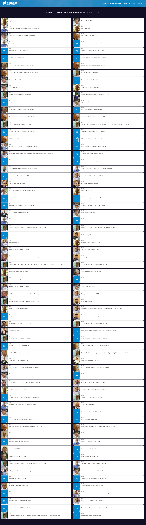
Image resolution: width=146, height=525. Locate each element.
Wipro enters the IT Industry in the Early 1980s (93, 116)
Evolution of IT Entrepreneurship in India (19, 353)
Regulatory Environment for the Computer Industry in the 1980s (25, 426)
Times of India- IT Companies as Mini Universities (94, 338)
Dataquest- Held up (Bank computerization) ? (20, 500)
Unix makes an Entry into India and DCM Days (93, 175)
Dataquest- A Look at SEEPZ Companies (91, 515)
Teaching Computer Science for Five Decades (20, 434)
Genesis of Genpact (14, 330)
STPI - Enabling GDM (86, 234)
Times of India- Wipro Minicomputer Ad (91, 109)
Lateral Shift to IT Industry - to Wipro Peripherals (21, 109)
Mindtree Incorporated (15, 412)
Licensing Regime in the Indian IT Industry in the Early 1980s (24, 301)
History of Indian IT (115, 3)
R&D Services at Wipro (14, 139)
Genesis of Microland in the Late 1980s (19, 249)
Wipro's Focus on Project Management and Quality (22, 116)
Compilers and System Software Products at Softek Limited (24, 382)
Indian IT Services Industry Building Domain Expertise (95, 345)
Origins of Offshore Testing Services (90, 242)
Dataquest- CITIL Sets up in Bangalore (19, 345)
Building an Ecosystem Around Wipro (90, 87)
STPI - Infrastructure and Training (90, 316)
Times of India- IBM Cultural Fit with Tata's (92, 412)
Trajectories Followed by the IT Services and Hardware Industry (98, 426)
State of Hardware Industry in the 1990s (92, 441)
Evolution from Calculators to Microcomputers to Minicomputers (25, 257)
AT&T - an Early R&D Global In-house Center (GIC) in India (24, 367)
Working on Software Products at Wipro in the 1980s (95, 94)
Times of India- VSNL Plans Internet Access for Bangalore (24, 397)
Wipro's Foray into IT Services (89, 35)
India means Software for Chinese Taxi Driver (93, 205)
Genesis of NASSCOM (14, 448)
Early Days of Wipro (14, 21)
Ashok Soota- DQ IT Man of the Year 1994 (92, 139)
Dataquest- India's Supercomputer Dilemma (20, 493)
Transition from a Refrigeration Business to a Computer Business (98, 227)
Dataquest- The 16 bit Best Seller (90, 80)
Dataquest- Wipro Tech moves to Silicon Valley (93, 57)
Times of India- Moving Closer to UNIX (19, 175)
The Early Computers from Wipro (89, 72)
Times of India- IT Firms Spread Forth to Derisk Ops (22, 419)
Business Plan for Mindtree (16, 375)
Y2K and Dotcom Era (14, 242)
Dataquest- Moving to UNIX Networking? (19, 507)
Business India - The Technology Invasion (92, 153)
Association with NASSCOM (88, 212)
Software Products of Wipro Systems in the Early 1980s (23, 72)
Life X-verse (132, 3)
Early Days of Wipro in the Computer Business (93, 65)
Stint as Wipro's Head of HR (16, 87)
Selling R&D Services (86, 190)
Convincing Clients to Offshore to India (19, 271)
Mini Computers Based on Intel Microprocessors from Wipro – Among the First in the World (105, 124)
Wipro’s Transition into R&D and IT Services (20, 124)
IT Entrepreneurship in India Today (18, 389)
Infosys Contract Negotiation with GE (18, 212)
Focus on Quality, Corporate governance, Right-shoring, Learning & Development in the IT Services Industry (37, 264)
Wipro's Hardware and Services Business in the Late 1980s (24, 28)
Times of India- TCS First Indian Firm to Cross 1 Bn (94, 146)
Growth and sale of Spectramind (89, 183)
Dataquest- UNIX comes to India (17, 478)
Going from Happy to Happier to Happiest (20, 338)
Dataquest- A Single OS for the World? (91, 198)
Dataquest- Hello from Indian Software (19, 441)
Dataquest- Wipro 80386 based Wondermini (92, 50)
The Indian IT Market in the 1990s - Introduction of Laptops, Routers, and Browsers (31, 153)
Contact (140, 3)
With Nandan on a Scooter (88, 434)
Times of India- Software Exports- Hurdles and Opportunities (97, 507)
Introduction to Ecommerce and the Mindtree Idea (94, 471)
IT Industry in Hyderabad (87, 404)
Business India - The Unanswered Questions (92, 375)
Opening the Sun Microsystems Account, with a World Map (96, 168)
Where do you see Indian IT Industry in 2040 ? (93, 382)
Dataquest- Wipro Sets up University (18, 50)
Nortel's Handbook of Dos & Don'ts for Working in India (23, 146)
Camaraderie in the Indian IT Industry (91, 360)
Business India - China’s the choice (90, 220)
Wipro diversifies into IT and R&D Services (92, 102)
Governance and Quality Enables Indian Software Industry (24, 220)
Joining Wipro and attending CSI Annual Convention (22, 35)
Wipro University (85, 28)
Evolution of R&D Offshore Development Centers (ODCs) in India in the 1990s (101, 308)
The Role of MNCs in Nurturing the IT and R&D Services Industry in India (27, 227)
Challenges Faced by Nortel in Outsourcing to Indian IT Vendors (25, 471)
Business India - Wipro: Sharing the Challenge (93, 43)
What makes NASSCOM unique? (17, 183)
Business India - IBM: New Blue (89, 448)
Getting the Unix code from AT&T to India (92, 249)
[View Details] (4, 21)
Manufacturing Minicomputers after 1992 (92, 397)
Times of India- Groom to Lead (89, 419)
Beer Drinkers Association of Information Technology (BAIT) (96, 493)
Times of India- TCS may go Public (90, 456)
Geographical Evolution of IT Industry (91, 271)
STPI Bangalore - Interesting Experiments (92, 257)
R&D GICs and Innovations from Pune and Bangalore (95, 389)
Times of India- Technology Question (91, 161)
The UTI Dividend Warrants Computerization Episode (95, 367)
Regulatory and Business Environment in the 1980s (94, 264)
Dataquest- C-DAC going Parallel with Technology (94, 478)
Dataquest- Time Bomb (15, 316)
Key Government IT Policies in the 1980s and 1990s (22, 404)
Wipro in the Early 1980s (15, 80)
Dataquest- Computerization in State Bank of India (22, 198)
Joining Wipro (12, 43)
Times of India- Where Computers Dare (19, 234)
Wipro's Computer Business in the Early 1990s (21, 65)
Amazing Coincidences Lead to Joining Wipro (20, 94)
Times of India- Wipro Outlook (16, 57)
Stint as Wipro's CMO (86, 21)
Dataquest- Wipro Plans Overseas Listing (19, 102)
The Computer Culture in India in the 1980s (92, 500)
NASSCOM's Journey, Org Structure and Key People (22, 190)
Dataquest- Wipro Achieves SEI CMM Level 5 (93, 131)
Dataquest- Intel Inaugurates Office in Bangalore (21, 205)
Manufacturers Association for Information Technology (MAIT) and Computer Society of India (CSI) (34, 515)
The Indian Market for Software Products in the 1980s (23, 168)
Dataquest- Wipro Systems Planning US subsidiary (22, 131)
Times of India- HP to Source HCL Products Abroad (22, 161)
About (105, 3)
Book (125, 3)
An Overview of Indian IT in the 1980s (18, 485)
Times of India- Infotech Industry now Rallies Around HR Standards (98, 330)
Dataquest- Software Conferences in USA (92, 485)
